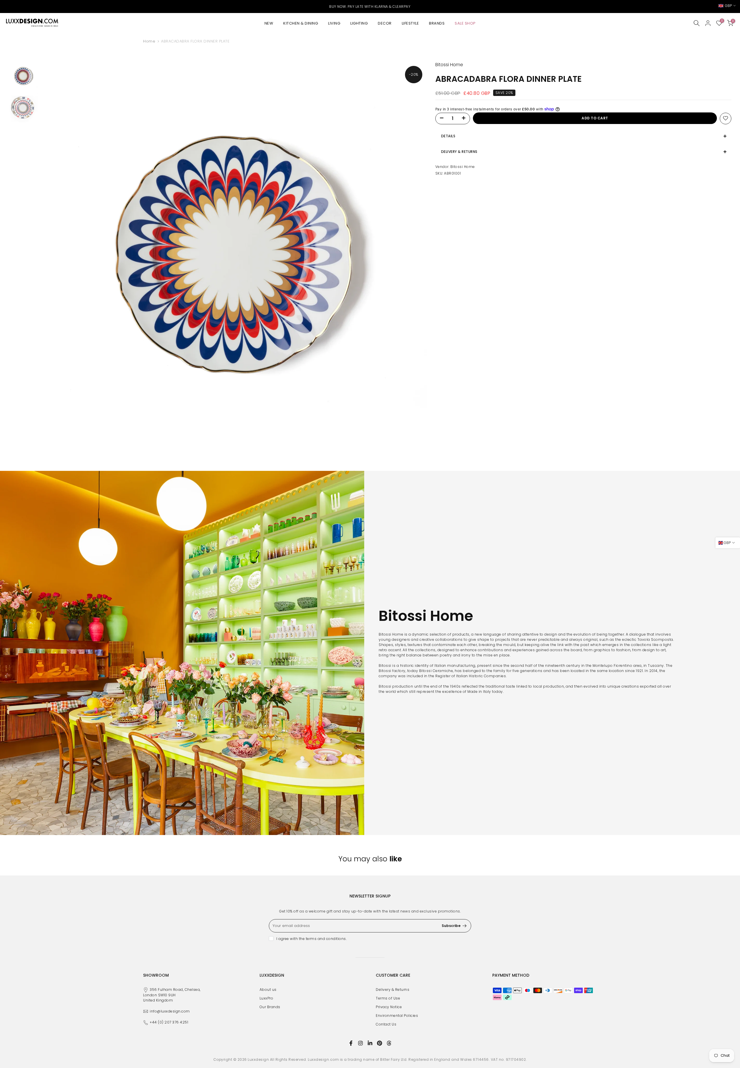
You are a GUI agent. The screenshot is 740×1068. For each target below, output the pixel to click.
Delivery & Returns (392, 989)
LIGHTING (359, 23)
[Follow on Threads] (389, 1043)
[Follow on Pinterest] (379, 1043)
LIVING (334, 23)
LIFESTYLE (410, 23)
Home (149, 41)
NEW (268, 23)
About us (268, 989)
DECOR (385, 23)
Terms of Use (388, 998)
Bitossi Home (462, 166)
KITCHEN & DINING (300, 23)
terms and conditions (326, 938)
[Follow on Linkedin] (370, 1043)
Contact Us (386, 1024)
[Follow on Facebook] (351, 1043)
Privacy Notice (389, 1006)
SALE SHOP (465, 23)
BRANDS (437, 23)
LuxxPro (266, 998)
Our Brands (270, 1006)
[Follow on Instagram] (360, 1043)
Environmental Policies (397, 1015)
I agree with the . (311, 938)
